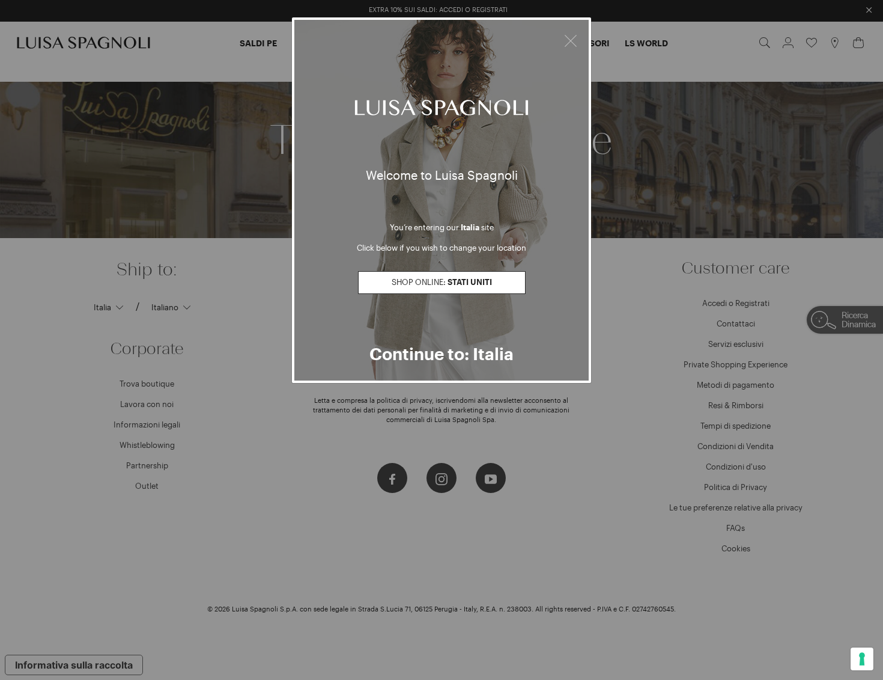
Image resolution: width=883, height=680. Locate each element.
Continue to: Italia (441, 353)
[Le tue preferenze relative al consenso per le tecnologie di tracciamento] (862, 659)
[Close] (571, 39)
